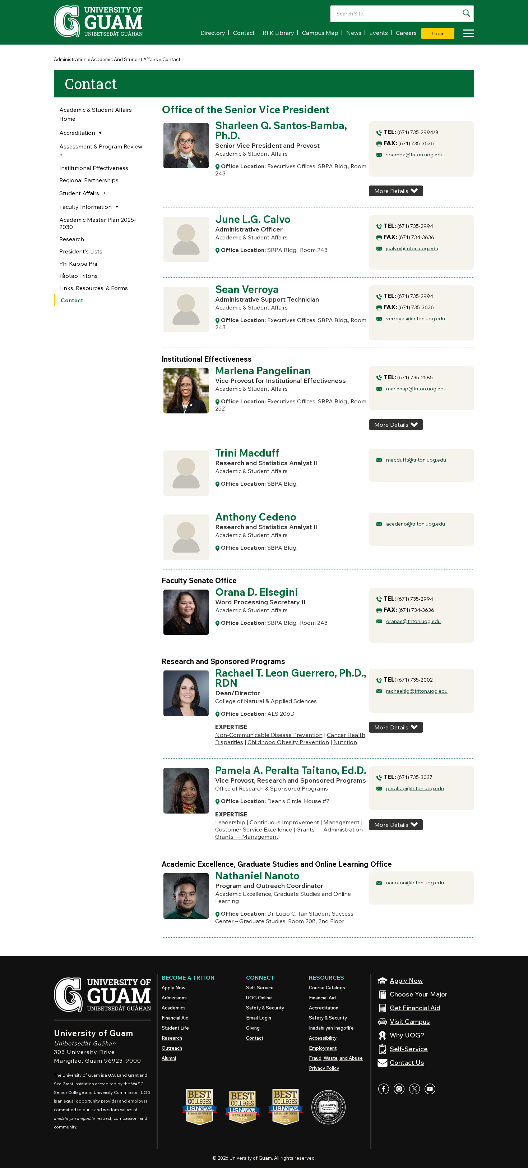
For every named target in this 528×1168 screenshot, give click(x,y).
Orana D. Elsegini (256, 592)
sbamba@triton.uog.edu (415, 154)
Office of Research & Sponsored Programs (271, 788)
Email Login (258, 1018)
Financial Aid (175, 1018)
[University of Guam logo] (108, 21)
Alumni (169, 1058)
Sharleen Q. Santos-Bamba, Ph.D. (281, 130)
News (353, 32)
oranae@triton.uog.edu (413, 621)
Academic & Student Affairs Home (95, 114)
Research (71, 239)
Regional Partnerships (89, 180)
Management (341, 822)
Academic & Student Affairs (251, 153)
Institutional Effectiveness (93, 167)
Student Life (175, 1028)
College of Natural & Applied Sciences (266, 701)
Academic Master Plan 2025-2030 (97, 223)
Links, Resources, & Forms (93, 288)
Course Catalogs (327, 987)
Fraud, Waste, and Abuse (336, 1058)
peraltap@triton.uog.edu (415, 788)
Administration (70, 59)
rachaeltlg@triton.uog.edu (417, 691)
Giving (253, 1028)
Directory (212, 32)
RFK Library (278, 32)
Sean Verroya (247, 289)
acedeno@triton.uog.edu (415, 524)
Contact (244, 32)
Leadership (230, 822)
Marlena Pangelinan (263, 370)
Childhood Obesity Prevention (288, 742)
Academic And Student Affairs (124, 59)
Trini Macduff (247, 452)
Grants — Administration (329, 829)
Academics (174, 1008)
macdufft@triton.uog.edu (416, 460)
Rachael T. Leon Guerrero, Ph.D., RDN (290, 678)
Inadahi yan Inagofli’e (331, 1028)
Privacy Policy (324, 1068)
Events (378, 32)
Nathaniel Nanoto (257, 875)
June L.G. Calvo (253, 219)
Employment (323, 1048)
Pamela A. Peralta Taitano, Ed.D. (290, 770)
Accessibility (323, 1038)
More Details (391, 190)
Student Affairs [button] (79, 193)
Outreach (172, 1048)
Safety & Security (265, 1008)
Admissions (174, 997)
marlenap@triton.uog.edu (416, 388)
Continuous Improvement (284, 822)
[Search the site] (466, 13)
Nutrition (345, 742)
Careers (406, 32)
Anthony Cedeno (255, 516)
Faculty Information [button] (85, 206)
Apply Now (173, 987)
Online (259, 997)
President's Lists (80, 251)
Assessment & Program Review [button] (100, 146)
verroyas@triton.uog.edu (415, 318)
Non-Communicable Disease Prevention (269, 734)
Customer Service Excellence (253, 829)
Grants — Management (246, 836)
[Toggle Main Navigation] (467, 34)
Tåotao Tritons (78, 275)
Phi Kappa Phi (78, 263)
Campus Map (320, 32)
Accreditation (323, 1008)
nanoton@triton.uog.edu (415, 882)
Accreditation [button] (77, 132)
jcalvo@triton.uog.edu (412, 248)
